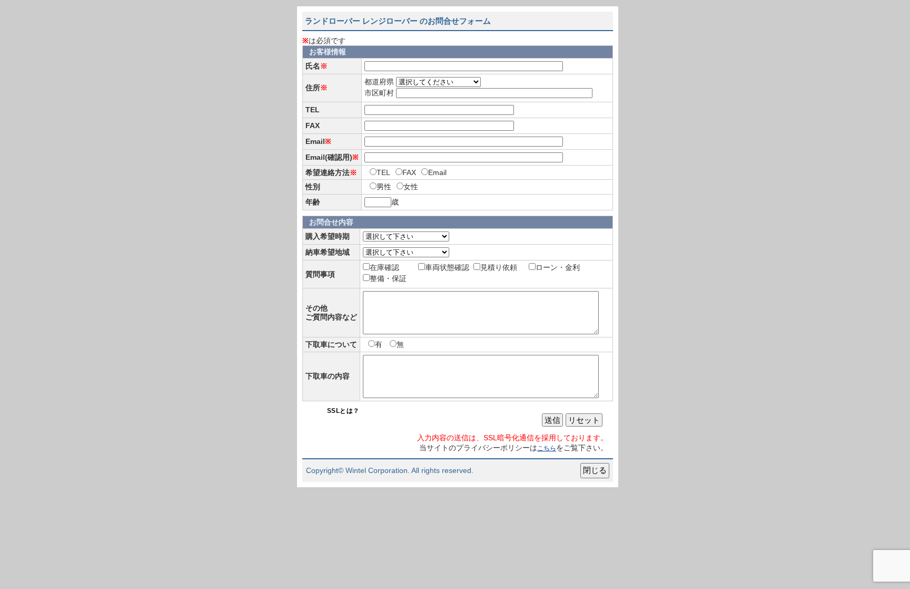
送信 (552, 420)
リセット (584, 420)
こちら (546, 448)
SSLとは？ (343, 410)
